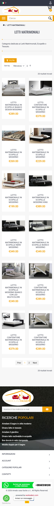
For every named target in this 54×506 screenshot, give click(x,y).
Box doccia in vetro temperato (15, 440)
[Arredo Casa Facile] (11, 10)
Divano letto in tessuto (11, 428)
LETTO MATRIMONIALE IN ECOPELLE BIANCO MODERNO (40, 243)
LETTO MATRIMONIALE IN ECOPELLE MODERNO (13, 153)
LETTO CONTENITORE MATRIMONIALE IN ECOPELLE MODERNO (40, 107)
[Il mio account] (50, 3)
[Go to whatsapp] (6, 498)
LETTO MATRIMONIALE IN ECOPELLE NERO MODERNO (13, 243)
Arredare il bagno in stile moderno (16, 423)
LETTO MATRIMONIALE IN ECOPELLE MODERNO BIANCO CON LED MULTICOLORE (13, 291)
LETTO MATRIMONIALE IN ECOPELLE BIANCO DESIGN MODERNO (13, 106)
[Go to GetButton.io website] (6, 503)
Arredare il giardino (10, 432)
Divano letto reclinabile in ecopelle (17, 436)
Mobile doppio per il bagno (13, 444)
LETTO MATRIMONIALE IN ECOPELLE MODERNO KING (40, 198)
